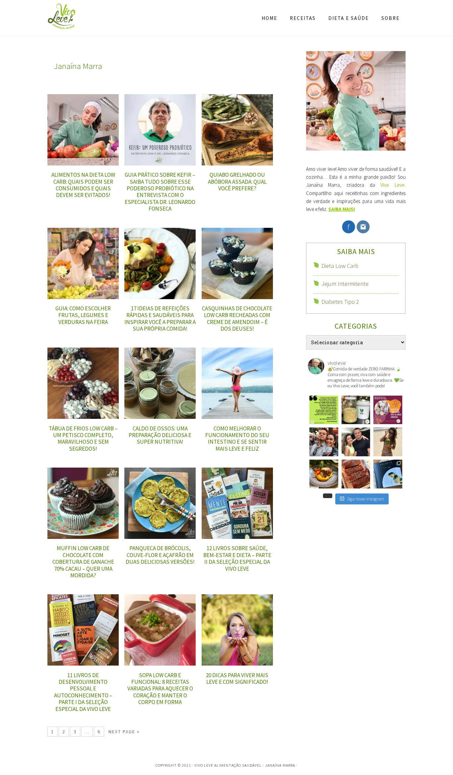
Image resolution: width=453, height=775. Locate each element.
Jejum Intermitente (344, 284)
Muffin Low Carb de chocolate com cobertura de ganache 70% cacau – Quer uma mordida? (83, 562)
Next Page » (124, 732)
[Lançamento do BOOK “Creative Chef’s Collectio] (387, 474)
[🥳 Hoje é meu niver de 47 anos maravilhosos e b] (387, 441)
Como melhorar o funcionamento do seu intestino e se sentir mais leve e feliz (237, 438)
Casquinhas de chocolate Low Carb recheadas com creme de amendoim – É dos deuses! (237, 318)
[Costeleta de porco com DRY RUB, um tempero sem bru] (356, 474)
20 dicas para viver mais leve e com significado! (237, 678)
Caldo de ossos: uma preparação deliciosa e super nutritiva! (160, 435)
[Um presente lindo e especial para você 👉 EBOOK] (387, 410)
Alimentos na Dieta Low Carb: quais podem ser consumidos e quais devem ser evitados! (83, 185)
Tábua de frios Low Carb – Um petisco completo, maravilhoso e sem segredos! (83, 438)
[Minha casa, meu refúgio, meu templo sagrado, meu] (323, 410)
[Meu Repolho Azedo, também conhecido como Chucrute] (356, 410)
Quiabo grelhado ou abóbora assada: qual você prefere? (237, 181)
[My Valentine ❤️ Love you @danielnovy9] (323, 441)
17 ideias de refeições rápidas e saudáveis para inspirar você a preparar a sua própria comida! (160, 318)
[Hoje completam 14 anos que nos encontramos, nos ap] (356, 441)
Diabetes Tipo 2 (340, 301)
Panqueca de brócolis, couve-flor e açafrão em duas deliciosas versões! (160, 555)
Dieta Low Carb (339, 266)
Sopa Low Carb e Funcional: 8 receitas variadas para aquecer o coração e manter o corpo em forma (160, 689)
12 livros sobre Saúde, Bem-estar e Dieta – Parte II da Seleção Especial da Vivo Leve (237, 558)
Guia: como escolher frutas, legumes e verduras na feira (83, 315)
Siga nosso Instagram (365, 499)
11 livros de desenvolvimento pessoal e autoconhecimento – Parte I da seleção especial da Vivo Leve (83, 692)
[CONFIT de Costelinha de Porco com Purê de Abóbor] (323, 474)
